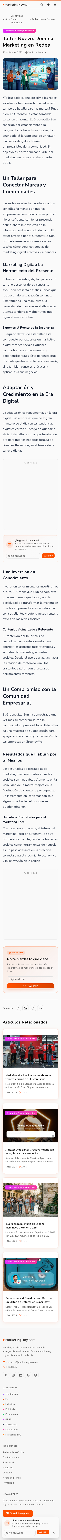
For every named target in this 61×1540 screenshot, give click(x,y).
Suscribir (48, 555)
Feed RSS (11, 1367)
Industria (10, 1404)
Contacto (8, 1472)
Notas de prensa (12, 1477)
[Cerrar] (54, 1533)
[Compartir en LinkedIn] (25, 1008)
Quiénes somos (11, 1457)
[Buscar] (42, 5)
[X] (6, 1375)
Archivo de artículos (13, 1452)
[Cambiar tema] (48, 5)
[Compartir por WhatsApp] (33, 1008)
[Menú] (55, 5)
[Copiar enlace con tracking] (40, 1008)
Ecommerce (11, 1414)
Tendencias (11, 1394)
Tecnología (11, 1424)
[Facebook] (28, 1375)
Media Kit (8, 1467)
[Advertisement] (30, 496)
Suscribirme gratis (19, 1513)
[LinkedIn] (21, 1375)
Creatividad (11, 1429)
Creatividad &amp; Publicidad (17, 19)
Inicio (5, 19)
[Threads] (36, 1375)
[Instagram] (13, 1375)
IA (6, 1399)
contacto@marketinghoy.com (22, 1362)
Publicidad (10, 1409)
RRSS (8, 1419)
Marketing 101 (13, 1434)
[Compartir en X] (18, 1008)
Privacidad (8, 1482)
